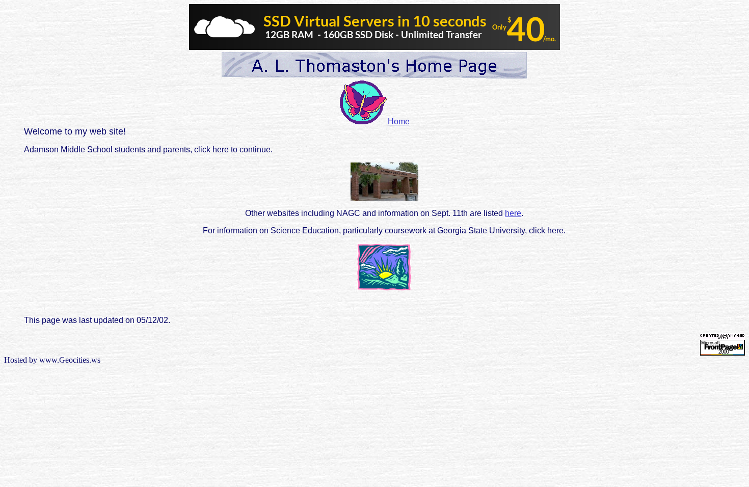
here (513, 213)
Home (399, 121)
